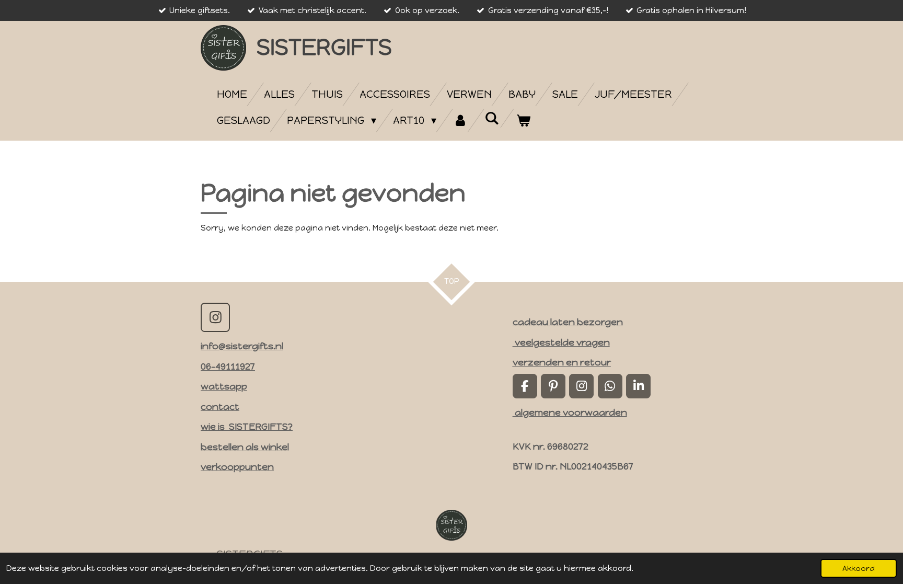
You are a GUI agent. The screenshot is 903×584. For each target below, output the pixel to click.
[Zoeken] (491, 118)
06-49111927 (228, 366)
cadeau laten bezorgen (568, 321)
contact (220, 406)
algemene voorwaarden (570, 412)
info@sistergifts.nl (242, 345)
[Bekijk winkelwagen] (523, 120)
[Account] (460, 120)
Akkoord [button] (858, 568)
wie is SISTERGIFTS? (247, 426)
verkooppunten (237, 466)
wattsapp (224, 386)
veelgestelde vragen (561, 342)
